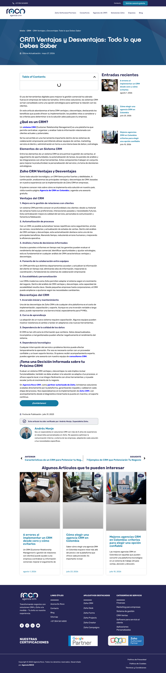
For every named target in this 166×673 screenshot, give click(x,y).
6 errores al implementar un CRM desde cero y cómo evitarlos (37, 539)
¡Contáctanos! (39, 403)
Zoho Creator (90, 622)
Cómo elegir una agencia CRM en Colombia (127, 109)
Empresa (131, 13)
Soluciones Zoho (118, 13)
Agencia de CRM (100, 13)
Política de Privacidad (137, 659)
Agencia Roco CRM (32, 385)
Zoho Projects (90, 618)
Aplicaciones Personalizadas (124, 628)
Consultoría (84, 13)
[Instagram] (27, 626)
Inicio (22, 31)
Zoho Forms (89, 613)
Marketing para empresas (128, 607)
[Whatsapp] (33, 626)
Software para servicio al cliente (128, 621)
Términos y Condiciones (136, 667)
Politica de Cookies (138, 663)
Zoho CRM (84, 391)
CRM (29, 31)
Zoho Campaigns (91, 627)
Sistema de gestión (125, 611)
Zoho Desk (88, 608)
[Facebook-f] (22, 626)
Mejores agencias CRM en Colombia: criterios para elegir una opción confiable (125, 541)
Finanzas (121, 603)
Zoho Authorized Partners (65, 13)
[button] (94, 77)
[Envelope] (38, 626)
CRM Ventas (122, 615)
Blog (141, 13)
